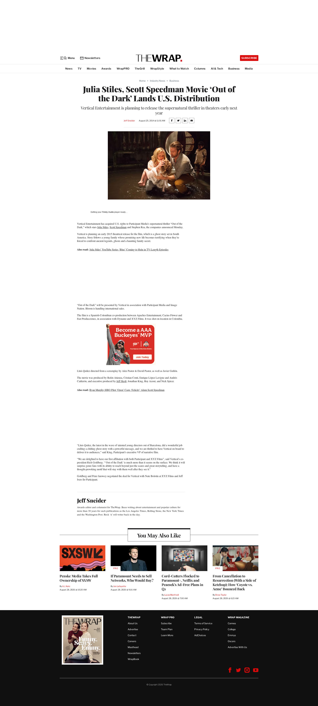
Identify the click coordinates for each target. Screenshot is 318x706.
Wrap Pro (168, 617)
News (68, 68)
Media (249, 68)
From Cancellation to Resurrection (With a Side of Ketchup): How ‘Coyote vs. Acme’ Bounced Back (234, 582)
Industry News (157, 80)
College (232, 629)
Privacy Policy (201, 629)
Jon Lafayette (119, 586)
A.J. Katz (66, 586)
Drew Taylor (221, 595)
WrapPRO (123, 68)
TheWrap (134, 617)
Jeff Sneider (129, 120)
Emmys (232, 635)
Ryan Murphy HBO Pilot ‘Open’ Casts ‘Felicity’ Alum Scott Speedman (126, 390)
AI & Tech (217, 68)
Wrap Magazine (238, 617)
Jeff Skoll (121, 381)
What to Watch (179, 68)
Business (233, 68)
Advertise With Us (237, 647)
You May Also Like (159, 535)
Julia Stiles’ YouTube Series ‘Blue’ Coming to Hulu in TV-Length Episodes (128, 249)
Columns (199, 68)
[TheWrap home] (159, 58)
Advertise (133, 629)
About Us (132, 623)
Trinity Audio (108, 212)
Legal (198, 617)
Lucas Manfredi (171, 595)
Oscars (231, 641)
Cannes (232, 623)
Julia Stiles (102, 227)
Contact (132, 635)
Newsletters (92, 58)
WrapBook (133, 659)
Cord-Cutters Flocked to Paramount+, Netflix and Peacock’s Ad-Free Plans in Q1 (182, 582)
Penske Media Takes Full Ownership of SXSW (79, 578)
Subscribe (249, 58)
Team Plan (166, 629)
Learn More (167, 635)
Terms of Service (203, 623)
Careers (132, 641)
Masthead (133, 647)
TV (79, 68)
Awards (106, 68)
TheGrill (140, 68)
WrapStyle (157, 68)
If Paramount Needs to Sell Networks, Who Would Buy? (132, 578)
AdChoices (200, 635)
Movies (91, 68)
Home (142, 80)
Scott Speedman (118, 227)
